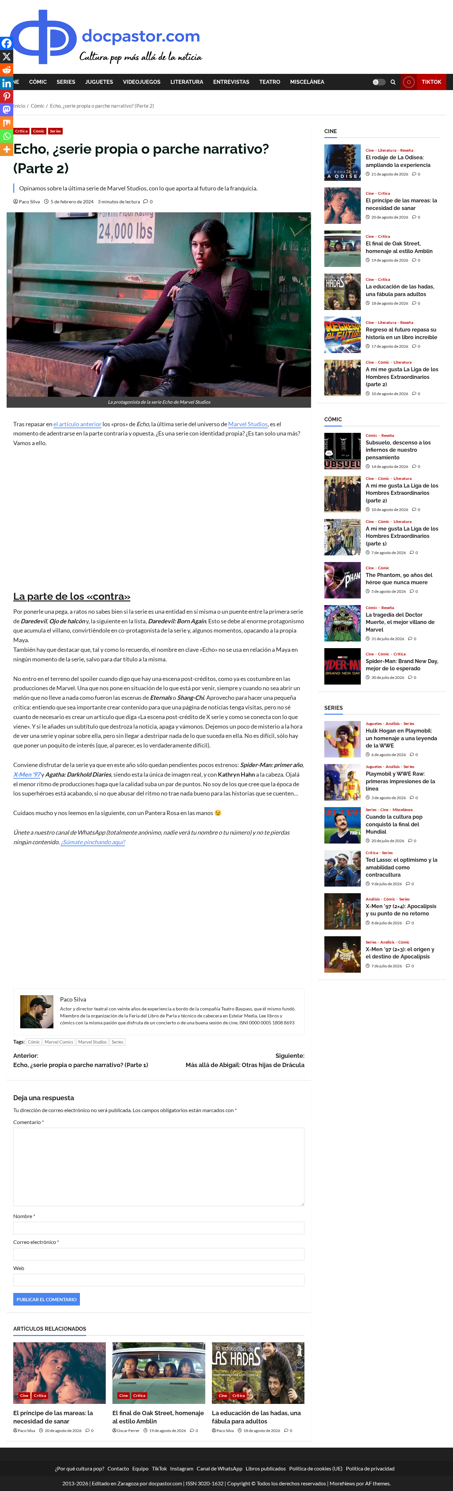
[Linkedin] (6, 83)
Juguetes (99, 82)
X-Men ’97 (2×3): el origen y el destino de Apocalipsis (342, 954)
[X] (6, 56)
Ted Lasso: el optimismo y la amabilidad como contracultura (342, 868)
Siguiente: (245, 1060)
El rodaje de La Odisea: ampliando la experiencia (342, 162)
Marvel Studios (248, 424)
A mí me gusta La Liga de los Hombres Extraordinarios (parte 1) (342, 537)
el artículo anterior (77, 424)
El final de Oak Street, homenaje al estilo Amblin (342, 249)
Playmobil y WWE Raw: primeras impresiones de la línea (342, 782)
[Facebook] (6, 43)
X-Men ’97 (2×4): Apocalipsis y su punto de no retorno (342, 911)
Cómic (38, 82)
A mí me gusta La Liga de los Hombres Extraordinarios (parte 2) (342, 378)
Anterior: (80, 1060)
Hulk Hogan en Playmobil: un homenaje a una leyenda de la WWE (342, 739)
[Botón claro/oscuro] (379, 82)
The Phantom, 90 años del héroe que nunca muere (342, 580)
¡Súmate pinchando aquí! (93, 842)
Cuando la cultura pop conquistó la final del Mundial (342, 825)
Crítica (21, 131)
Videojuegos (142, 82)
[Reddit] (6, 70)
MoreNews (342, 1483)
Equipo (140, 1468)
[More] (6, 149)
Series (66, 82)
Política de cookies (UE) (316, 1468)
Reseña (406, 150)
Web (18, 1268)
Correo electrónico (36, 1242)
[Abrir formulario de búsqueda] (393, 82)
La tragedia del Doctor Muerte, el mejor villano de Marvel (342, 623)
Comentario (28, 1122)
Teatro (269, 82)
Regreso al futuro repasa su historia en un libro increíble (342, 335)
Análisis (393, 724)
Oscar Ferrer (128, 1430)
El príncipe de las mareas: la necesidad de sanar (342, 205)
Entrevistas (231, 82)
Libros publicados (266, 1468)
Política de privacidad (370, 1468)
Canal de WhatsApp (219, 1468)
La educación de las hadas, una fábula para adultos (342, 292)
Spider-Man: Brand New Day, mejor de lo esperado (342, 666)
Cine (24, 1395)
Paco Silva (29, 201)
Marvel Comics (59, 1042)
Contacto (118, 1468)
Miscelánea (307, 82)
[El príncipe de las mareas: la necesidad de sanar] (59, 1373)
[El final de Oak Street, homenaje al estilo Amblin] (158, 1373)
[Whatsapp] (6, 136)
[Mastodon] (6, 109)
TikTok (431, 82)
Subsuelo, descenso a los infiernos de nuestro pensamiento (342, 451)
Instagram (181, 1468)
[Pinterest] (6, 96)
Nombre (24, 1216)
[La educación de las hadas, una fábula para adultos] (258, 1373)
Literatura (186, 82)
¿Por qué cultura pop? (79, 1468)
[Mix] (6, 122)
